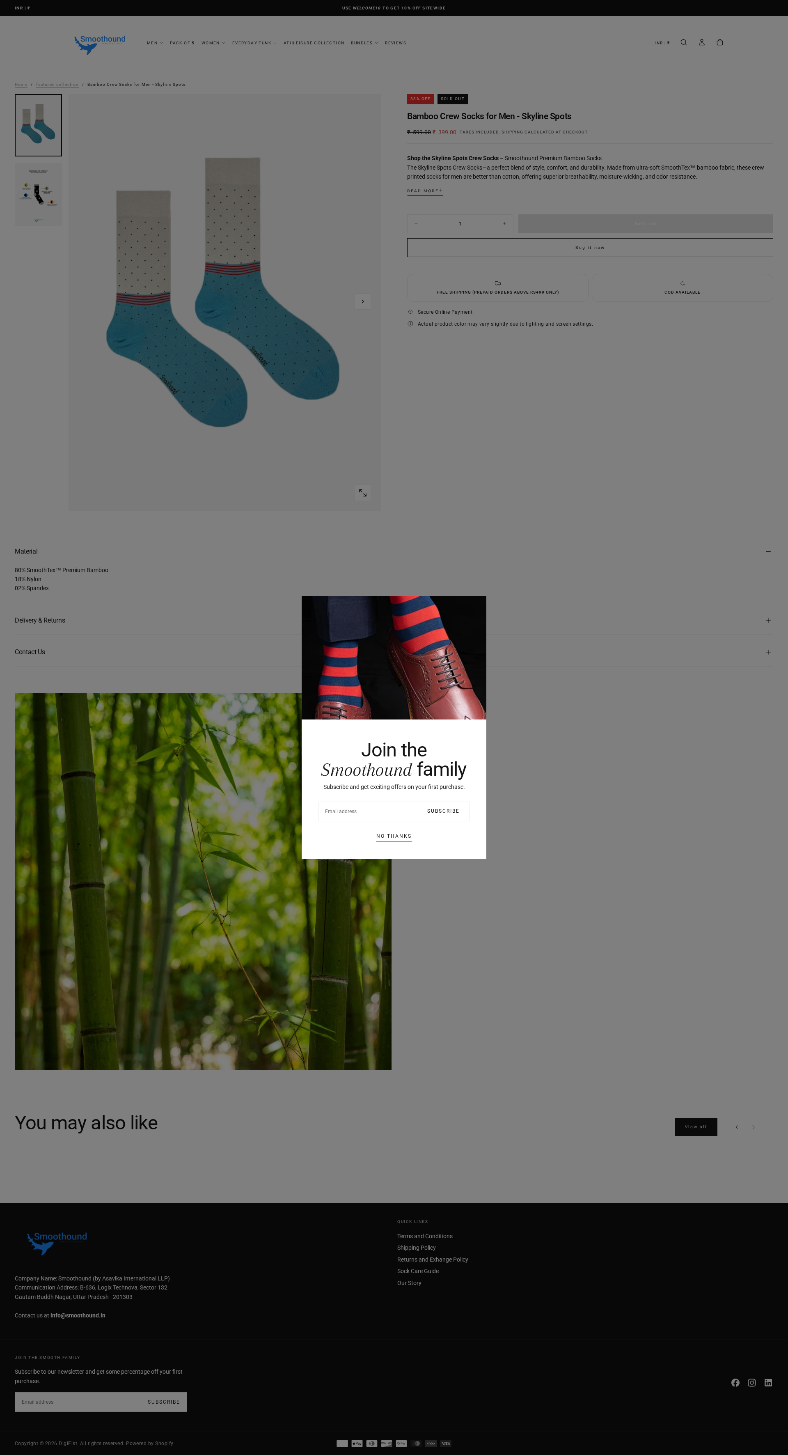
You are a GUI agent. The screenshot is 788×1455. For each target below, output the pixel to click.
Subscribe (443, 811)
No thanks (394, 836)
